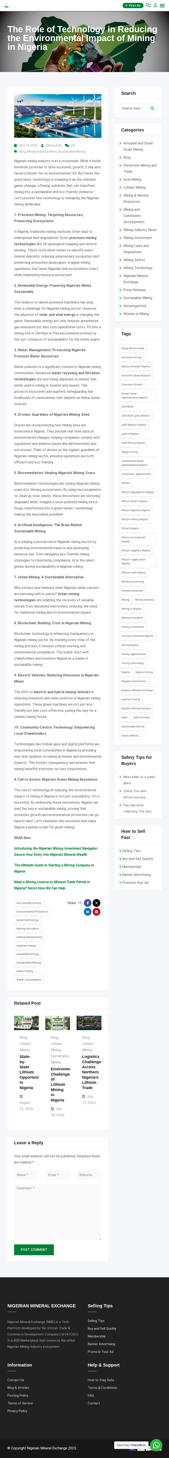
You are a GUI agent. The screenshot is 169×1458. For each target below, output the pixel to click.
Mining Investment (137, 238)
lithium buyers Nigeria (134, 501)
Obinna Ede (54, 145)
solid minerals (141, 717)
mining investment (132, 626)
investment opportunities (136, 474)
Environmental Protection (32, 911)
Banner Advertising (136, 875)
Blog (22, 151)
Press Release (134, 290)
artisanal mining (131, 357)
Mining (125, 599)
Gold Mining (132, 179)
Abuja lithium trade (132, 348)
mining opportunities (133, 654)
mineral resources (132, 590)
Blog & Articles (18, 1388)
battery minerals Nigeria (135, 366)
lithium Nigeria (130, 528)
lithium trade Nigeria (133, 572)
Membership (131, 867)
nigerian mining (26, 945)
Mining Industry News (42, 151)
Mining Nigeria (130, 645)
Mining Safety (134, 260)
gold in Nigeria (130, 433)
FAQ (91, 1395)
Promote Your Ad (135, 883)
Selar (124, 717)
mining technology (132, 663)
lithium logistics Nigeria (135, 510)
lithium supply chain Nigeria (133, 561)
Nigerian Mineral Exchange (137, 690)
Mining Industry (144, 599)
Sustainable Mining (71, 151)
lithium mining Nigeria (134, 519)
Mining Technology (137, 268)
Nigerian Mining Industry (136, 708)
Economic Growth (132, 384)
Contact (94, 1403)
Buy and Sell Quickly (137, 859)
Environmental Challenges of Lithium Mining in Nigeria (64, 1084)
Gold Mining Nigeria (133, 442)
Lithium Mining (134, 187)
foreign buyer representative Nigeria (134, 395)
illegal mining (129, 452)
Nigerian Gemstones (133, 681)
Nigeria (125, 672)
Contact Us (15, 1380)
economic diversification (136, 375)
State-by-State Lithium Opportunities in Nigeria (33, 1072)
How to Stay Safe (101, 1380)
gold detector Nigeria (133, 424)
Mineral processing (132, 581)
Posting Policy (17, 1395)
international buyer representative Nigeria (134, 463)
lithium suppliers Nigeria (135, 550)
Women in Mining (136, 314)
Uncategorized (134, 306)
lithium (125, 483)
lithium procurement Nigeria (133, 539)
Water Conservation (29, 979)
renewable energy (28, 954)
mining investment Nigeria (137, 636)
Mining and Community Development (134, 215)
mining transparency (29, 937)
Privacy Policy (17, 1411)
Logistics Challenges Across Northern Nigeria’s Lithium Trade (92, 1072)
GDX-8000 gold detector (135, 415)
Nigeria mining (144, 672)
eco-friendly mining (29, 903)
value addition (129, 735)
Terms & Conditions (102, 1388)
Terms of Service (20, 1403)
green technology (28, 920)
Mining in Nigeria (131, 608)
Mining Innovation (28, 928)
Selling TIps (131, 851)
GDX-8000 (127, 406)
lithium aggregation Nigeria (137, 492)
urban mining (25, 971)
